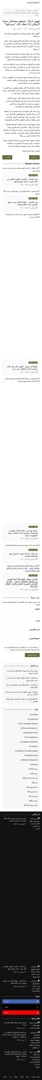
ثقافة (36, 764)
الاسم (37, 621)
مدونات (35, 801)
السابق (33, 157)
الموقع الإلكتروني (34, 638)
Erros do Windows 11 (30, 728)
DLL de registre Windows (29, 723)
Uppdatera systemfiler (30, 742)
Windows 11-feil (32, 755)
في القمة (35, 796)
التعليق (37, 609)
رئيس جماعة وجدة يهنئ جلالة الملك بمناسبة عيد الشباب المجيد (22, 672)
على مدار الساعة (32, 778)
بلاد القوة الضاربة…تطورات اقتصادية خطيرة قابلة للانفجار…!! (22, 700)
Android (35, 714)
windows (35, 746)
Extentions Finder (31, 733)
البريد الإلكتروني (34, 629)
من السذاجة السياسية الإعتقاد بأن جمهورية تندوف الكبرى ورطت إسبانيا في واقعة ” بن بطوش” (14, 1035)
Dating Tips (34, 719)
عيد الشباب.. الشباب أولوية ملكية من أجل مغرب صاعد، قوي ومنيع (22, 679)
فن (37, 782)
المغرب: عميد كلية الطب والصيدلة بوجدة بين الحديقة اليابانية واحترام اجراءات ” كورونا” (15, 1054)
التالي (8, 157)
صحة (36, 773)
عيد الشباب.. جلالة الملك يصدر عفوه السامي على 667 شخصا (22, 686)
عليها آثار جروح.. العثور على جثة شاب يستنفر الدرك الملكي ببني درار (21, 693)
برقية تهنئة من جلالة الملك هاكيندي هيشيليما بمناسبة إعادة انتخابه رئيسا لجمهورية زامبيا (23, 533)
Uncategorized (33, 737)
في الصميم (34, 792)
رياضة (36, 769)
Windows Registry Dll (30, 760)
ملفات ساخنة (16, 29)
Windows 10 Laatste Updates (27, 751)
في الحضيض (34, 787)
